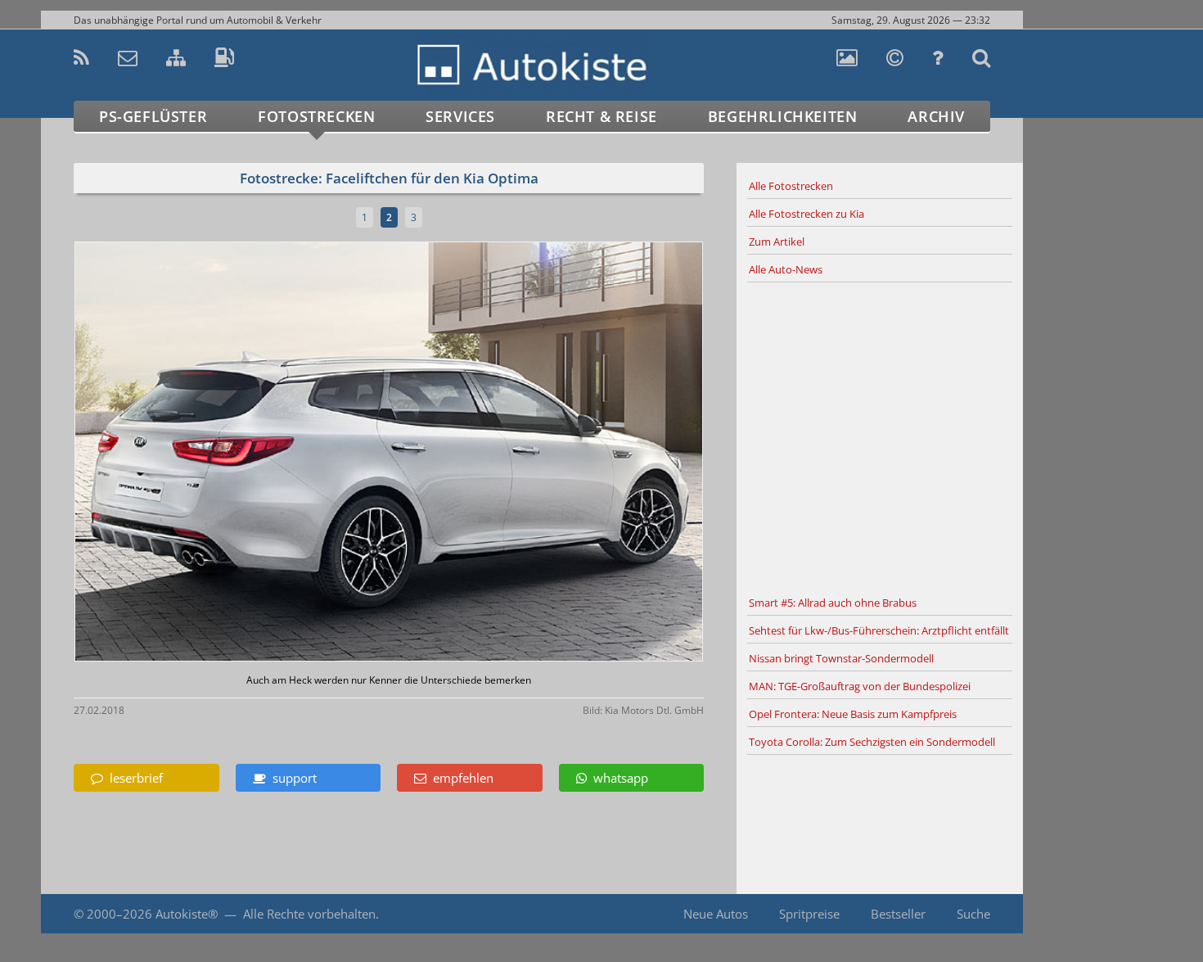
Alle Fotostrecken (791, 185)
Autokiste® (186, 914)
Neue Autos (715, 914)
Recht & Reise (601, 116)
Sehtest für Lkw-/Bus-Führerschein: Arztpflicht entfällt (879, 630)
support (291, 778)
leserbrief (133, 778)
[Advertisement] (880, 436)
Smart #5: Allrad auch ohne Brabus (833, 602)
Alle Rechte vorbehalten (309, 914)
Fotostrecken (316, 116)
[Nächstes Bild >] (493, 453)
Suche (973, 914)
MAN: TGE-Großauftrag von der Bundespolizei (860, 686)
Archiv (936, 116)
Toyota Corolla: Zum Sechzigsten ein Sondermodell (872, 741)
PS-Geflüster (153, 116)
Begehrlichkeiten (783, 116)
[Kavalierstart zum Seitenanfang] (1057, 914)
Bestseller (898, 914)
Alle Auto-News (785, 269)
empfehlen (459, 778)
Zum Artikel (776, 241)
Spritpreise (809, 914)
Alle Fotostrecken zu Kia (806, 213)
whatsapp (617, 778)
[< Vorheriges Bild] (149, 453)
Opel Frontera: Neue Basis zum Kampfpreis (853, 714)
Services (460, 116)
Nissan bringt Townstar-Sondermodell (841, 658)
